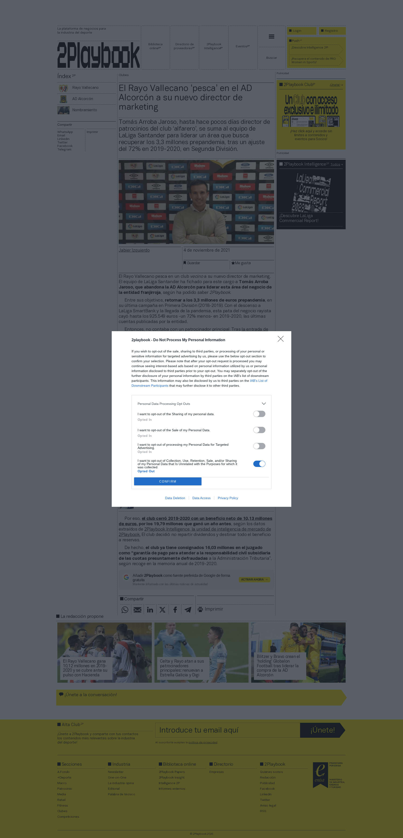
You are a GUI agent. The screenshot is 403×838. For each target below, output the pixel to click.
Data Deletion (175, 498)
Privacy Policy (228, 498)
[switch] (259, 414)
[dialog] (201, 419)
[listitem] (201, 403)
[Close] (282, 340)
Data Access (201, 498)
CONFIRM (168, 481)
